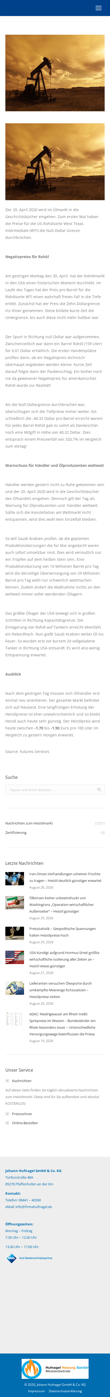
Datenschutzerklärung (65, 1391)
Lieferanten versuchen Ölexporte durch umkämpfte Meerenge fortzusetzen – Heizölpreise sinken (60, 990)
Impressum (36, 1391)
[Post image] (14, 878)
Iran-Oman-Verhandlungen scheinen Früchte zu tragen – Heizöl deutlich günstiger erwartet (65, 877)
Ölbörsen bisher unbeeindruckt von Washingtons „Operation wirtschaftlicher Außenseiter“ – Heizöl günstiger (61, 904)
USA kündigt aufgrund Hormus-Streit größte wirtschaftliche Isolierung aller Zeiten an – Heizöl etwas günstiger (64, 959)
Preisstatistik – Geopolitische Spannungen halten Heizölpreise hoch (62, 932)
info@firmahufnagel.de (33, 1206)
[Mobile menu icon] (98, 8)
